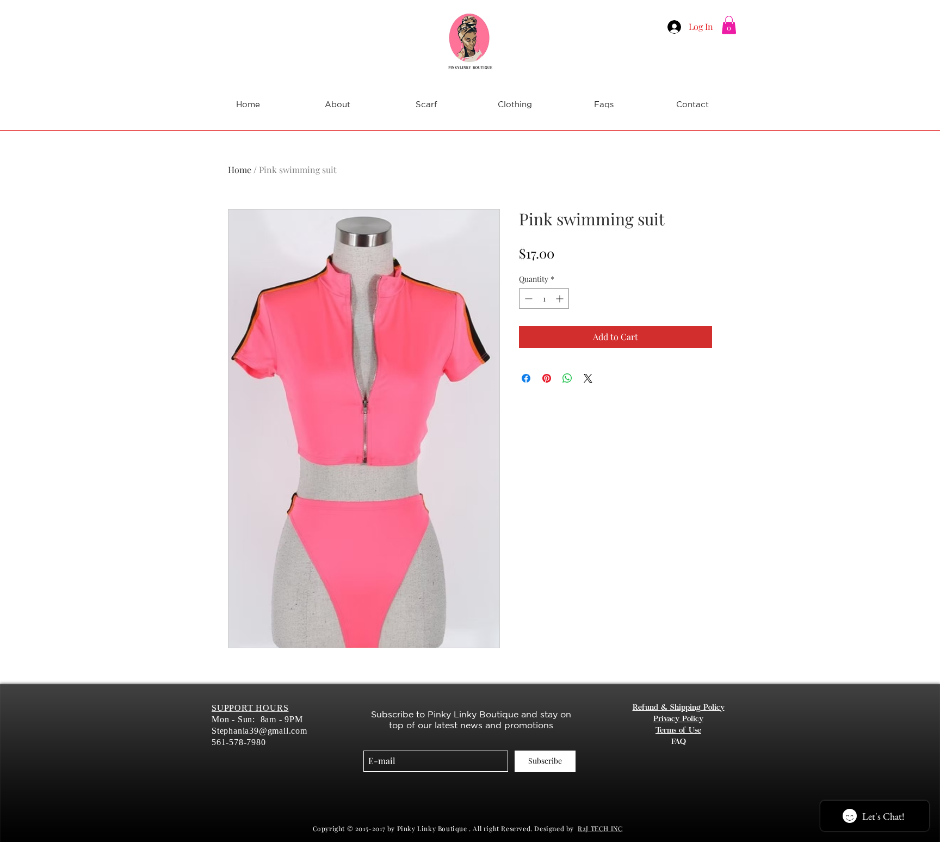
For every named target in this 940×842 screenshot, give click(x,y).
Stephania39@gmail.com (259, 730)
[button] (729, 25)
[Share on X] (588, 378)
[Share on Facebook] (526, 378)
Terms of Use (678, 731)
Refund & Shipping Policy (679, 708)
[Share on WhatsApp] (567, 378)
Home (239, 169)
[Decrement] (527, 298)
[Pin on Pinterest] (546, 378)
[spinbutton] (544, 298)
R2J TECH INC (600, 828)
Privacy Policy (678, 719)
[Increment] (560, 298)
